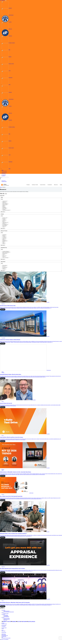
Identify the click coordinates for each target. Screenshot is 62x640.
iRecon (4, 221)
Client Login (3, 173)
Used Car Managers (5, 257)
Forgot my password (7, 619)
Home (1, 187)
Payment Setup (4, 636)
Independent (4, 255)
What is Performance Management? (9, 611)
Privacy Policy (4, 634)
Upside (4, 226)
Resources (56, 184)
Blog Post (4, 235)
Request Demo (4, 632)
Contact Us (3, 175)
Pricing (4, 206)
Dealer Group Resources (6, 252)
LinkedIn (4, 621)
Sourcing (4, 209)
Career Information (6, 616)
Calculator (4, 236)
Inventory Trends (35, 184)
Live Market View (5, 224)
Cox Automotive (2, 0)
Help (2, 170)
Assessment (4, 234)
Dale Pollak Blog (31, 621)
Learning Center (4, 627)
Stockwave (4, 220)
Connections (50, 184)
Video (3, 242)
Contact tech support (7, 618)
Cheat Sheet (4, 238)
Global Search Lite (5, 222)
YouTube (19, 621)
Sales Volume (4, 208)
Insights (4, 205)
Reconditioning (5, 267)
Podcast (4, 241)
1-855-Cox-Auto (4, 172)
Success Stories (42, 184)
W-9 (2, 637)
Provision (4, 218)
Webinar (4, 243)
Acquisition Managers (6, 251)
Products (28, 184)
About (61, 184)
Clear (6, 193)
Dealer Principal (5, 253)
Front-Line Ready (5, 203)
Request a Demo (4, 181)
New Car (4, 266)
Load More (1, 607)
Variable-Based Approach (6, 210)
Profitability (4, 207)
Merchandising (5, 265)
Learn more (3, 610)
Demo (3, 612)
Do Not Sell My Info (5, 635)
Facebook (14, 621)
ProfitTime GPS (5, 217)
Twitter (9, 621)
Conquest (4, 219)
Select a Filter (2, 195)
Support (3, 617)
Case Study (4, 237)
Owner (4, 256)
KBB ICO (4, 223)
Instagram (24, 621)
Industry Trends (5, 204)
